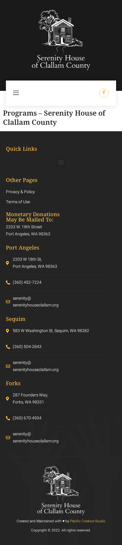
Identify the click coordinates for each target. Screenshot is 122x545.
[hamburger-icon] (16, 93)
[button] (61, 162)
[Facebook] (104, 93)
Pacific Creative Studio (87, 521)
